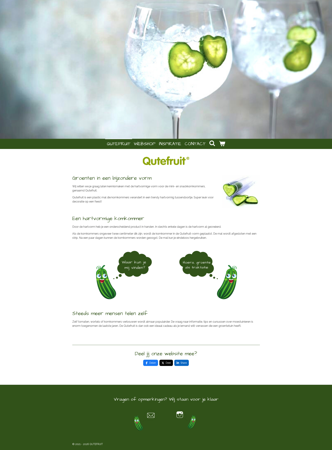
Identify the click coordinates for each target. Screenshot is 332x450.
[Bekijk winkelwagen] (222, 144)
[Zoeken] (212, 143)
